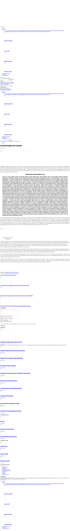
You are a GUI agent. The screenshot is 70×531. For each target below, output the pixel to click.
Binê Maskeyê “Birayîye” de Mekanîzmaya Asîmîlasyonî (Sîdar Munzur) (15, 306)
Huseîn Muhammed (51, 30)
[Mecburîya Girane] (9, 69)
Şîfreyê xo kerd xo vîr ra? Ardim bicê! (7, 82)
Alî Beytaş (13, 30)
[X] (5, 268)
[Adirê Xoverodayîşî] (9, 38)
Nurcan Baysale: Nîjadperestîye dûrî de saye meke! (8, 436)
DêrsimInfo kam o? (5, 75)
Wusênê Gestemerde (40, 31)
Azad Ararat (20, 30)
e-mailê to (11, 85)
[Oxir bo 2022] (9, 49)
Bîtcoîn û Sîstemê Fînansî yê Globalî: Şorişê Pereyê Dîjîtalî (9, 403)
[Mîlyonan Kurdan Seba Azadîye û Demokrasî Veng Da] (2, 378)
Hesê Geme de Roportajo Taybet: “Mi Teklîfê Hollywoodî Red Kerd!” (11, 388)
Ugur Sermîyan (29, 31)
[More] (15, 268)
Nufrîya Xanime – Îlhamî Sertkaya (12, 272)
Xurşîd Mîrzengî (47, 31)
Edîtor (34, 30)
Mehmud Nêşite (24, 31)
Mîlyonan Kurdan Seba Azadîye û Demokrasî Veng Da (8, 380)
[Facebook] (2, 268)
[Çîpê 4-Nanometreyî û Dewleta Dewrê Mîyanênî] (2, 363)
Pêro (5, 30)
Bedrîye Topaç (25, 30)
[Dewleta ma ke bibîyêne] (2, 451)
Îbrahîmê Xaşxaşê (58, 30)
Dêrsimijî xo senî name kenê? (5, 460)
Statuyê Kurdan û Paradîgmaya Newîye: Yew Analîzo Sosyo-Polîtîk (14, 285)
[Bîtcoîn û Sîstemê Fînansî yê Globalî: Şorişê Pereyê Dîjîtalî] (2, 401)
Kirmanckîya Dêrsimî (6, 73)
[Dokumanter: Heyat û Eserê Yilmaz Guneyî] (2, 427)
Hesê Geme (42, 30)
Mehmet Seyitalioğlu (17, 31)
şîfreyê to (11, 80)
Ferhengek (4, 74)
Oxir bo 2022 (7, 51)
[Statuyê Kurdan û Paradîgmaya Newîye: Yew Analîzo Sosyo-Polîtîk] (5, 283)
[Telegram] (12, 268)
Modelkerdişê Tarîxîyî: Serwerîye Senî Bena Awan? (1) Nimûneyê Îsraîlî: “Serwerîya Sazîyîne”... (15, 373)
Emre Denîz (37, 30)
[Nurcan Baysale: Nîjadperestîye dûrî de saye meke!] (2, 434)
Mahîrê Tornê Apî (10, 31)
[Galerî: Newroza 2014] (2, 444)
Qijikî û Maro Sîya (8, 61)
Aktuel (4, 141)
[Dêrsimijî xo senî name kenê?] (2, 458)
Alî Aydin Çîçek (8, 30)
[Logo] (3, 89)
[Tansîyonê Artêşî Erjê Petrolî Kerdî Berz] (2, 393)
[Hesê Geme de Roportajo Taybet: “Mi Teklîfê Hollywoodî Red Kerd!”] (2, 386)
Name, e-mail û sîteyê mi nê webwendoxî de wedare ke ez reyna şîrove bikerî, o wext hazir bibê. (18, 323)
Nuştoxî (3, 29)
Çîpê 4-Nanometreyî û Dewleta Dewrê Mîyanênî (8, 365)
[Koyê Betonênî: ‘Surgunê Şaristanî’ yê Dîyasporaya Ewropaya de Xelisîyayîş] (5, 293)
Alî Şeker (16, 30)
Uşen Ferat (34, 31)
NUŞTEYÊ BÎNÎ (3, 275)
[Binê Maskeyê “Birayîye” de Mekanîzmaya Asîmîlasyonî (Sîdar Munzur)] (5, 304)
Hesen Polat (46, 30)
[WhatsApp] (8, 268)
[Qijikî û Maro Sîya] (9, 59)
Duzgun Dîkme (30, 30)
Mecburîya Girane (8, 71)
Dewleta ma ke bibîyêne (4, 453)
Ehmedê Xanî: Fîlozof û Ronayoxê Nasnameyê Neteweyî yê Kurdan (10, 411)
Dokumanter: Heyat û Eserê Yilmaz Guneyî (7, 429)
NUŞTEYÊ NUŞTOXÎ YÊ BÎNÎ (11, 275)
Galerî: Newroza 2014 (3, 446)
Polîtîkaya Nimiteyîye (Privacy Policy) (7, 83)
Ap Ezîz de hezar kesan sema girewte (12, 273)
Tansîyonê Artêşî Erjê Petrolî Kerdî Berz (6, 395)
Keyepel (3, 28)
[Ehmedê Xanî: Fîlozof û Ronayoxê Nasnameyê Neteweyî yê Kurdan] (2, 408)
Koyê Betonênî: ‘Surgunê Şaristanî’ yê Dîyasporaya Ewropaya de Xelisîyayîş (16, 295)
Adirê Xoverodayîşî (8, 40)
